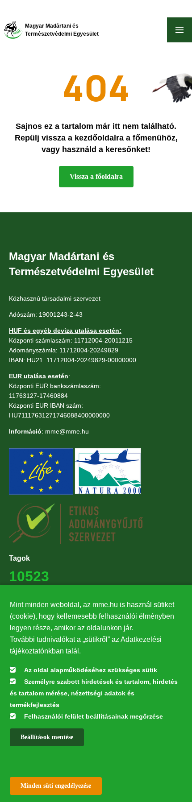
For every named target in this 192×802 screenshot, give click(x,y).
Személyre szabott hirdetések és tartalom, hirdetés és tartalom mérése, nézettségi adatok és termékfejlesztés (94, 693)
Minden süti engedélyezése (56, 785)
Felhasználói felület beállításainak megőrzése (93, 716)
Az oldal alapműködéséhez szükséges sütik (90, 670)
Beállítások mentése (47, 737)
